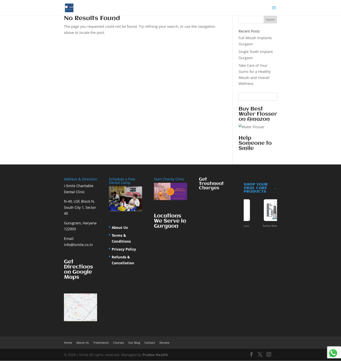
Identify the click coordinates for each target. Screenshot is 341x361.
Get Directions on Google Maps (78, 269)
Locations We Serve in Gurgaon (170, 221)
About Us (120, 227)
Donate (164, 342)
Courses (118, 342)
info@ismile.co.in (78, 244)
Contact (149, 342)
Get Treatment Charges (211, 183)
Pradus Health (155, 354)
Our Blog (134, 342)
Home (68, 342)
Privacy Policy (124, 249)
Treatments (101, 342)
